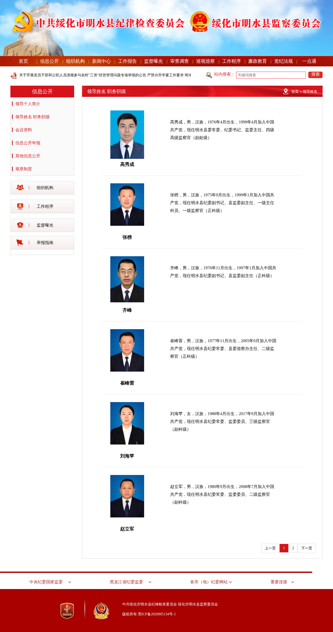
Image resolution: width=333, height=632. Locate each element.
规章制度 (23, 169)
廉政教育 (257, 61)
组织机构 (75, 61)
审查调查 (179, 61)
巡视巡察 (205, 61)
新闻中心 (101, 61)
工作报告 (127, 61)
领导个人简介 (27, 104)
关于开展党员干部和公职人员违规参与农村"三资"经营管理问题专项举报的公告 (82, 75)
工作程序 (231, 61)
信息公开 (49, 61)
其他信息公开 (27, 156)
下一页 (306, 548)
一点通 (309, 61)
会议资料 (23, 130)
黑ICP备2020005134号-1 (157, 614)
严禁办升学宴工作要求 (165, 75)
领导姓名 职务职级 (32, 117)
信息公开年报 (27, 143)
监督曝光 (153, 61)
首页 (23, 61)
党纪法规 (283, 61)
